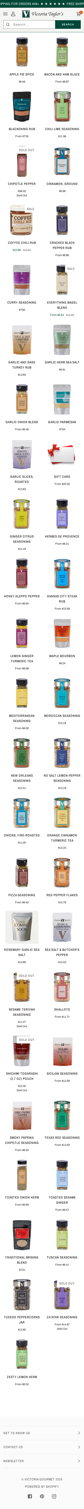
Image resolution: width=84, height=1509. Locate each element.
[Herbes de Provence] (62, 513)
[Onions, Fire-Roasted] (22, 812)
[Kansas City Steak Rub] (62, 573)
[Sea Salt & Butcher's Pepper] (62, 927)
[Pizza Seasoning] (22, 872)
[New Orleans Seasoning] (22, 753)
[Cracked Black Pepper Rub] (62, 220)
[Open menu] (6, 14)
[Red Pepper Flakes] (62, 872)
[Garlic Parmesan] (62, 399)
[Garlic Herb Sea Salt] (62, 339)
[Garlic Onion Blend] (22, 399)
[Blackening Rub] (22, 106)
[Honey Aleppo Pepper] (22, 573)
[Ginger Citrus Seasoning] (22, 513)
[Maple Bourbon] (62, 633)
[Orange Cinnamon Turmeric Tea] (62, 812)
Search (68, 24)
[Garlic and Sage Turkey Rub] (22, 339)
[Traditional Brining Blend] (22, 1234)
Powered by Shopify (42, 1486)
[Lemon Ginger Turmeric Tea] (22, 633)
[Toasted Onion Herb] (22, 1175)
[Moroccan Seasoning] (62, 693)
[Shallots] (62, 986)
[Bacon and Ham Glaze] (62, 52)
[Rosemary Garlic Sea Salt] (22, 927)
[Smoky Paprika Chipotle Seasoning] (22, 1115)
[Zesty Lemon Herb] (22, 1354)
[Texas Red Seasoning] (62, 1115)
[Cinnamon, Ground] (62, 161)
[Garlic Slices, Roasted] (22, 454)
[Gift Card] (62, 454)
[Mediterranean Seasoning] (22, 693)
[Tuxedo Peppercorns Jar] (22, 1294)
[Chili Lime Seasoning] (62, 106)
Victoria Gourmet (40, 1479)
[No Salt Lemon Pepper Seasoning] (62, 753)
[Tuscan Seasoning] (62, 1234)
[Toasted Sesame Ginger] (62, 1175)
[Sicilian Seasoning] (62, 1051)
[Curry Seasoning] (22, 280)
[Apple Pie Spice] (22, 52)
